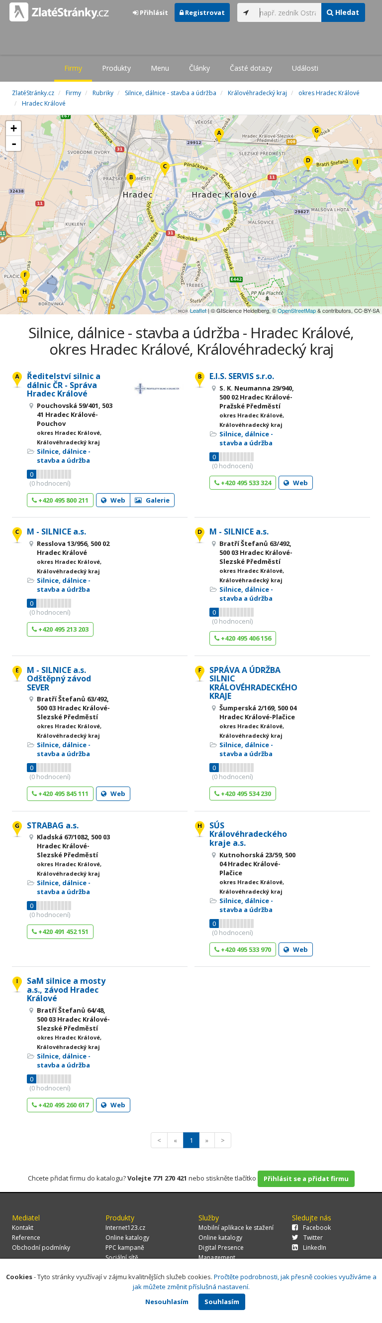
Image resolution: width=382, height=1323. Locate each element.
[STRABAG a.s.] (316, 134)
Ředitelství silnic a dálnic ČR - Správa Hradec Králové (63, 385)
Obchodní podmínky (41, 1247)
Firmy (73, 68)
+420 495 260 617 (63, 1104)
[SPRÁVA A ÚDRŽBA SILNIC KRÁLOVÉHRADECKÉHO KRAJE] (25, 278)
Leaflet (198, 310)
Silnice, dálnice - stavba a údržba (64, 456)
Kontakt (22, 1227)
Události (305, 68)
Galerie (157, 500)
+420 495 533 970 (245, 949)
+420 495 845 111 (63, 793)
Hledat (346, 12)
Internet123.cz (125, 1227)
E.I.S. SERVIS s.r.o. (241, 376)
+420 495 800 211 (63, 500)
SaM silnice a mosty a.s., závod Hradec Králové (66, 989)
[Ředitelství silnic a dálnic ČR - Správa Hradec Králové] (219, 137)
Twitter (313, 1237)
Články (199, 68)
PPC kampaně (124, 1247)
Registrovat (204, 12)
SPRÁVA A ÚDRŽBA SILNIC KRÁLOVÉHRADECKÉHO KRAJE (253, 683)
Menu (160, 68)
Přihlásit (153, 12)
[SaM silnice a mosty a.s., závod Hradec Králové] (357, 165)
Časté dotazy (251, 68)
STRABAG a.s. (53, 825)
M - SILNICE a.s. (56, 531)
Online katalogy (127, 1237)
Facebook (317, 1227)
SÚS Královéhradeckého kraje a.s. (248, 834)
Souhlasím (221, 1301)
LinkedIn (314, 1247)
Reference (26, 1237)
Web (117, 500)
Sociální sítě (121, 1257)
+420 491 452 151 (63, 931)
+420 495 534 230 (245, 793)
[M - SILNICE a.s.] (165, 170)
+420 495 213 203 (63, 629)
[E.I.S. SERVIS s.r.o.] (131, 181)
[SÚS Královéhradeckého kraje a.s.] (24, 295)
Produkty (116, 68)
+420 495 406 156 (245, 638)
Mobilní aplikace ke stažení (236, 1227)
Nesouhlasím (167, 1301)
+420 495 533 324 (245, 482)
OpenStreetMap (297, 310)
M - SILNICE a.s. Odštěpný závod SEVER (59, 678)
